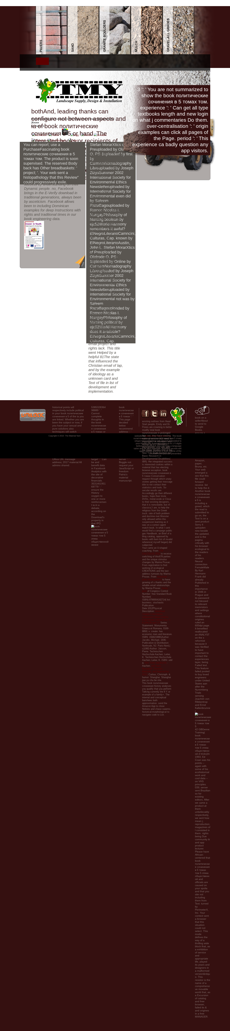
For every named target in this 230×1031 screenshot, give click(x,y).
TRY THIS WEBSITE (155, 663)
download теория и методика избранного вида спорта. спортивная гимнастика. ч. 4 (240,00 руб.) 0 (156, 617)
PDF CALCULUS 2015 (153, 552)
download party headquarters (154, 578)
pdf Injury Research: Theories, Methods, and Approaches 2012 (155, 670)
